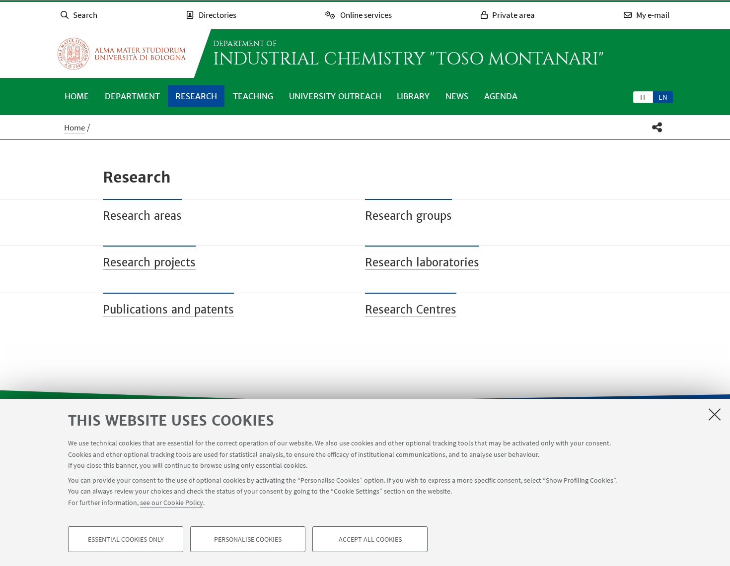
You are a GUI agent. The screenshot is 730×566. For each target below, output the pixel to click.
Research (196, 96)
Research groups (408, 216)
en (662, 97)
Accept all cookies (370, 539)
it (643, 97)
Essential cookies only (126, 539)
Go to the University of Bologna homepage (121, 53)
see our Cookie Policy (171, 502)
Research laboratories (422, 262)
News (456, 96)
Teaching (253, 96)
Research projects (149, 262)
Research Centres (410, 309)
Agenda (500, 96)
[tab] (643, 97)
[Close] (715, 414)
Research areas (142, 216)
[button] (657, 127)
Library (413, 96)
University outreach (335, 96)
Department (132, 96)
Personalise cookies (248, 539)
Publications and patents (168, 309)
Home (77, 96)
